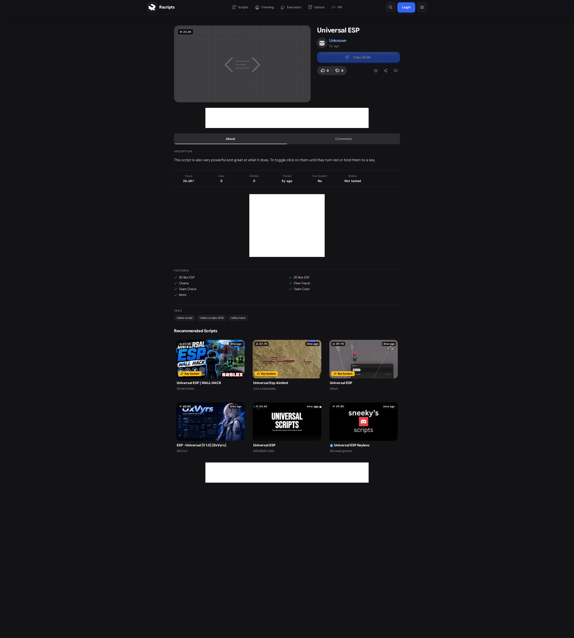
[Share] (385, 70)
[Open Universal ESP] (363, 365)
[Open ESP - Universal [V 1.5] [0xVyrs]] (210, 427)
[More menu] (422, 7)
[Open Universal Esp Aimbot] (286, 365)
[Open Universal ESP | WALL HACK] (210, 365)
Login (406, 7)
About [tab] (230, 139)
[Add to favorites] (375, 70)
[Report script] (395, 70)
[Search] (391, 7)
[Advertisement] (287, 118)
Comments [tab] (343, 139)
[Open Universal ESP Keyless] (363, 427)
